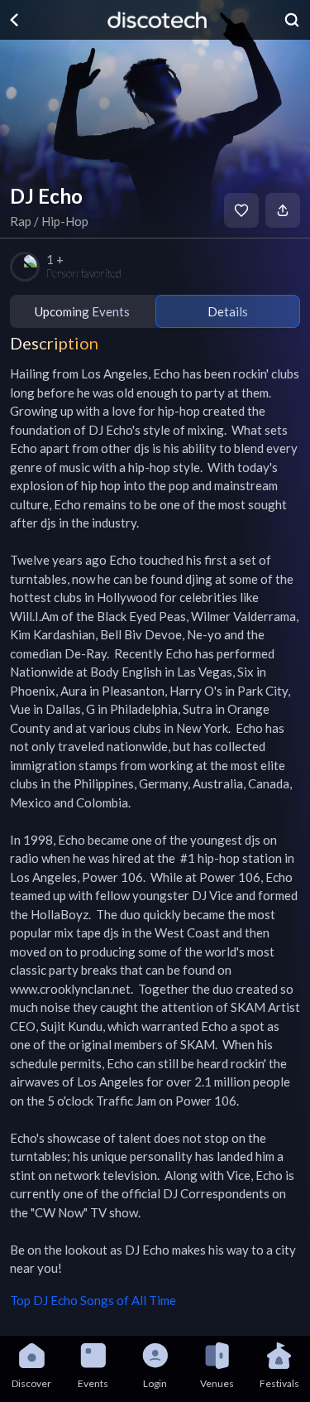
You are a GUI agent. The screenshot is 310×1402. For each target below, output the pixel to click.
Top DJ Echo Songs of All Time (93, 1300)
